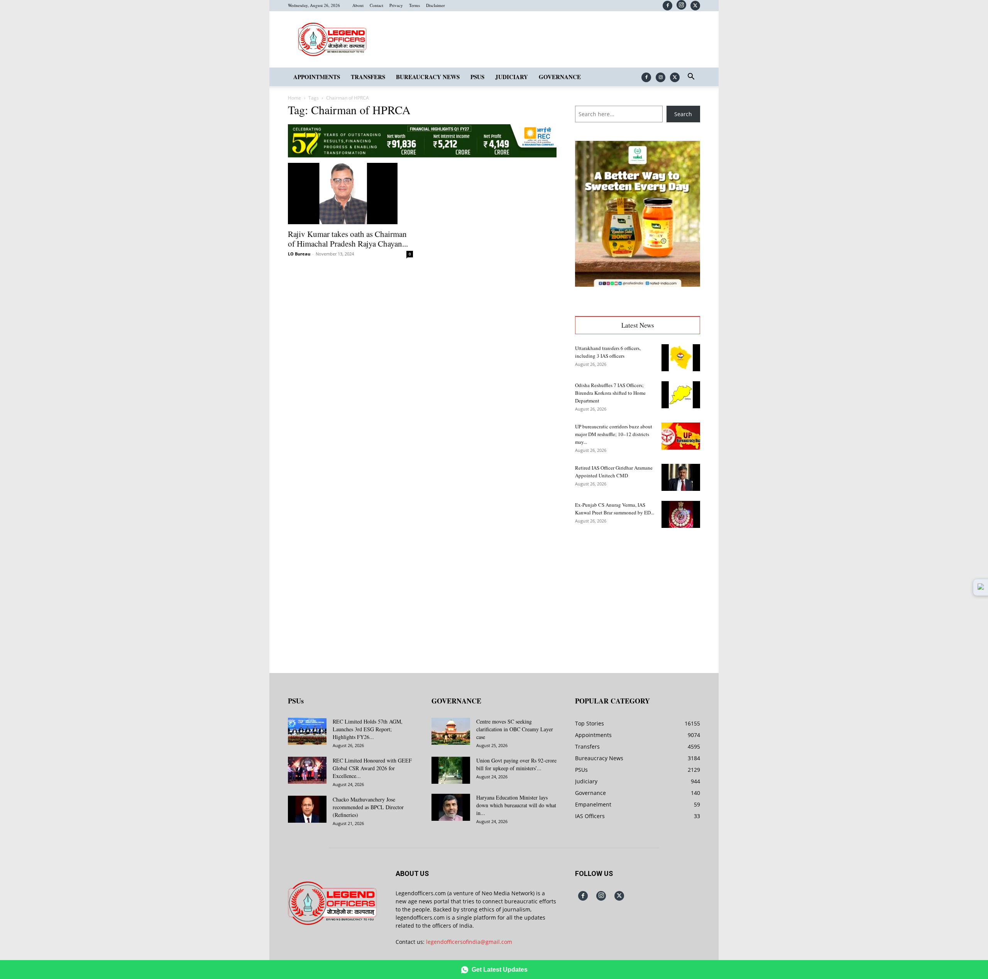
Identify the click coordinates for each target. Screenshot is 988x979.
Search (683, 114)
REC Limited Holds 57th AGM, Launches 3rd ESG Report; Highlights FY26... (368, 729)
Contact (376, 5)
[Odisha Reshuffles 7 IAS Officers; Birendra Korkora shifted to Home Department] (680, 394)
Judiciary (511, 77)
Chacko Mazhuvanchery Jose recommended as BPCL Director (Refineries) (368, 807)
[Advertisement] (637, 594)
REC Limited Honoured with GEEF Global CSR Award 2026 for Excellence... (372, 768)
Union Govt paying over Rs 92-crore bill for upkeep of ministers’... (516, 764)
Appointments (316, 77)
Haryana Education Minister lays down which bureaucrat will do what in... (516, 805)
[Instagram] (681, 5)
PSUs (477, 77)
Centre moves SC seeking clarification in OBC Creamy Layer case (514, 729)
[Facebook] (667, 5)
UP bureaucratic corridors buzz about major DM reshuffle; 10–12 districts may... (613, 434)
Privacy (396, 5)
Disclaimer (435, 5)
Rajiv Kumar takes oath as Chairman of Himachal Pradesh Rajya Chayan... (348, 238)
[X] (695, 5)
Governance (560, 77)
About (358, 5)
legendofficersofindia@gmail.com (469, 941)
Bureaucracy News (428, 77)
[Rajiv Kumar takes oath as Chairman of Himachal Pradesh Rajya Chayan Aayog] (350, 194)
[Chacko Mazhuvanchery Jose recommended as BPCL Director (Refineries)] (307, 809)
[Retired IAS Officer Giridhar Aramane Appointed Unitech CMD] (680, 477)
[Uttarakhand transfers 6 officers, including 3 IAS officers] (680, 357)
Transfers (368, 77)
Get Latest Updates (500, 969)
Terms (414, 5)
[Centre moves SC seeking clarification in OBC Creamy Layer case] (450, 731)
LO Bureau (299, 254)
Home (294, 98)
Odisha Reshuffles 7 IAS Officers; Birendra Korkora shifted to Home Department (610, 393)
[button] (691, 77)
